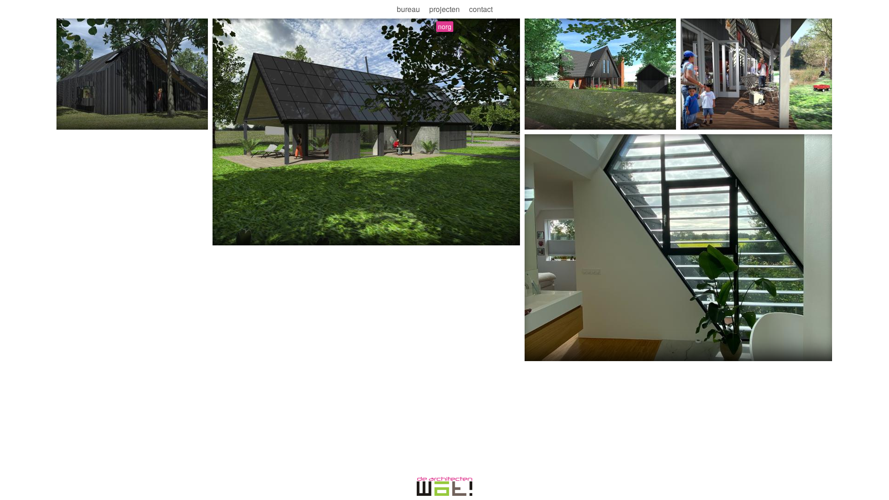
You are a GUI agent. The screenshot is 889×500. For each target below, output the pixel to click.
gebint (308, 234)
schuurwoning (237, 234)
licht (551, 350)
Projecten (444, 9)
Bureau (408, 9)
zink (103, 119)
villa (534, 350)
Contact (481, 9)
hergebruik (76, 119)
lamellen (575, 350)
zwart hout (278, 234)
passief (695, 119)
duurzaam (129, 119)
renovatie (606, 350)
